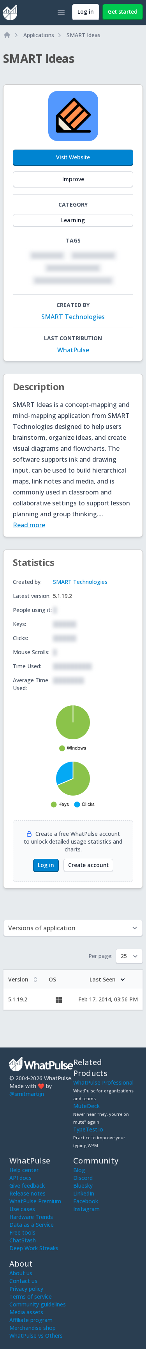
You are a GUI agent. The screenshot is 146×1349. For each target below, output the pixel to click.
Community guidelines (37, 1304)
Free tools (22, 1232)
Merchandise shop (32, 1327)
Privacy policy (26, 1288)
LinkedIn (83, 1193)
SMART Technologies (73, 316)
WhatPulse (73, 350)
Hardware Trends (31, 1217)
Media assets (26, 1312)
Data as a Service (31, 1224)
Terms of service (30, 1296)
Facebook (85, 1201)
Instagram (86, 1209)
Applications (38, 35)
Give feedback (27, 1185)
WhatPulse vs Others (36, 1335)
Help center (24, 1170)
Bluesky (83, 1185)
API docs (20, 1177)
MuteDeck (86, 1106)
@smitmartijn (26, 1093)
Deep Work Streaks (33, 1248)
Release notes (27, 1193)
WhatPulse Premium (35, 1201)
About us (20, 1273)
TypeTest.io (88, 1129)
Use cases (22, 1209)
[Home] (7, 35)
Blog (79, 1170)
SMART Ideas (83, 35)
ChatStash (22, 1240)
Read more (29, 525)
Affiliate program (31, 1320)
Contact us (23, 1281)
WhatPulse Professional (103, 1082)
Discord (83, 1177)
